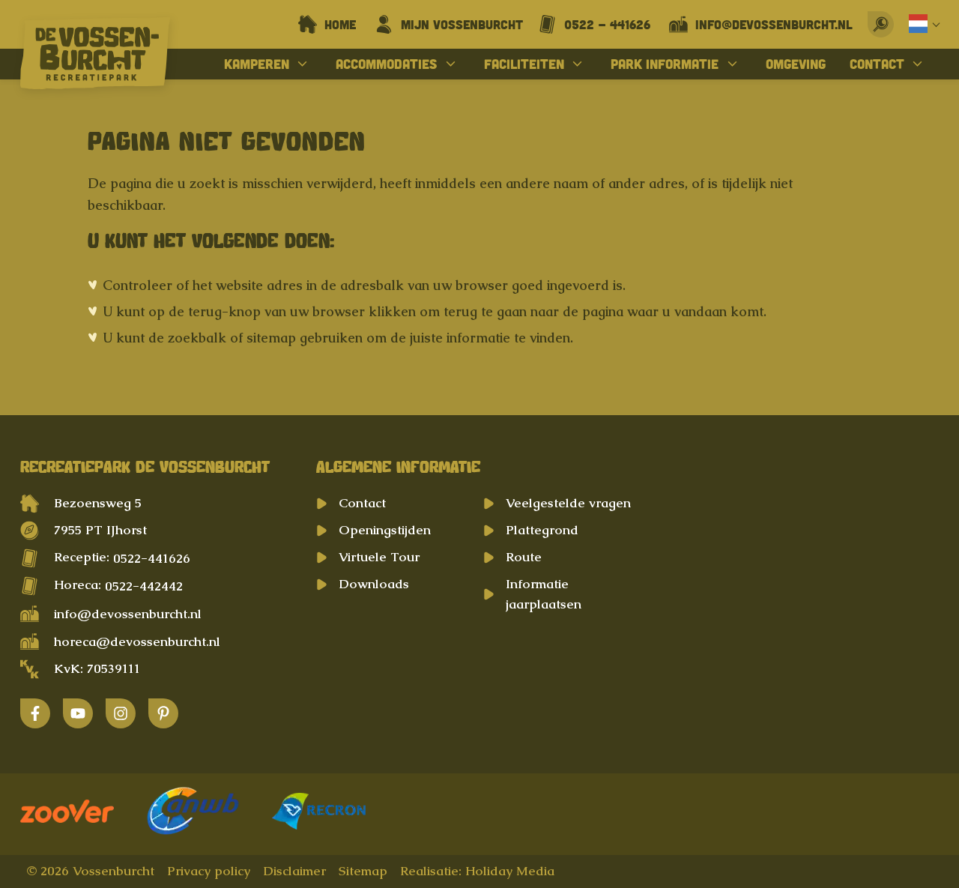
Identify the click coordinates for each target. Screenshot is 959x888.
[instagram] (121, 713)
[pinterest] (163, 713)
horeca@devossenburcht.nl (137, 641)
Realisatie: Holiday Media (477, 871)
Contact (877, 63)
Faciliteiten (524, 63)
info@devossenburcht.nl (128, 613)
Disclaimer (294, 871)
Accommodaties (386, 63)
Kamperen (256, 63)
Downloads (374, 584)
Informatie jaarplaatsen (543, 594)
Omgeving (796, 63)
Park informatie (665, 63)
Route (524, 557)
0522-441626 (151, 558)
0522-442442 (144, 586)
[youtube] (78, 713)
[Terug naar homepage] (95, 56)
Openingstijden (385, 530)
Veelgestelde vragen (568, 503)
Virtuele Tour (379, 557)
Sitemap (363, 871)
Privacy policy (208, 871)
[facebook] (35, 713)
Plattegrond (542, 530)
